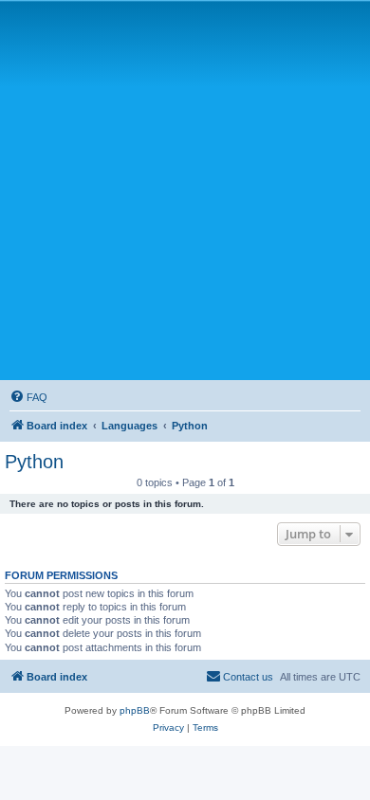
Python (34, 461)
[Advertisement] (185, 189)
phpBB (135, 710)
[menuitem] (28, 397)
